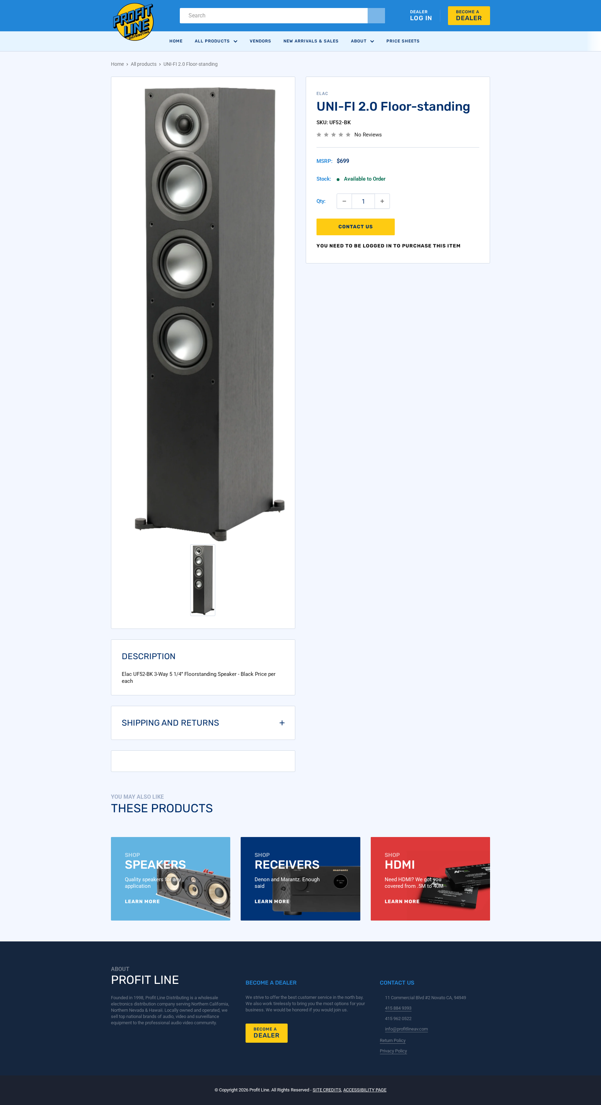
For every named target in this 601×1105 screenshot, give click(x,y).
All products (144, 64)
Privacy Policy (393, 1050)
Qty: (321, 201)
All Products (212, 41)
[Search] (376, 15)
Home (176, 41)
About (359, 41)
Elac (322, 93)
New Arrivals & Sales (311, 41)
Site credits (327, 1089)
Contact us (355, 227)
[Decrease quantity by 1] (344, 201)
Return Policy (393, 1040)
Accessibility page (364, 1089)
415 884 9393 (398, 1008)
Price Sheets (403, 41)
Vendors (260, 41)
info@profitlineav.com (406, 1029)
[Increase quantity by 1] (382, 201)
